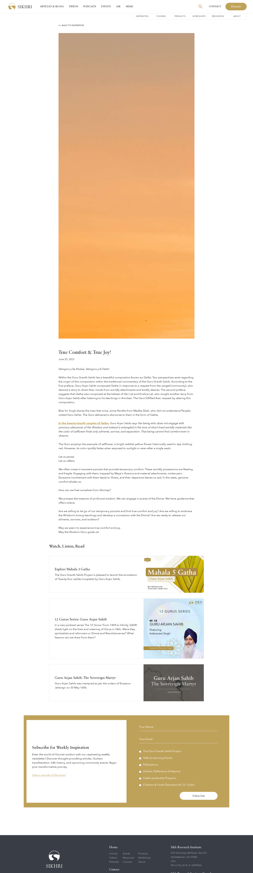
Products (180, 16)
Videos (73, 6)
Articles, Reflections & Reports (162, 771)
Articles (113, 853)
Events (106, 6)
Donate (236, 6)
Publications (150, 765)
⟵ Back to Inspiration (71, 25)
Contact (215, 6)
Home (113, 847)
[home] (20, 6)
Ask (118, 6)
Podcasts (89, 6)
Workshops (199, 16)
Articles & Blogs (52, 6)
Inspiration (142, 16)
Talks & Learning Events (157, 758)
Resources (218, 16)
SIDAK (129, 6)
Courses (161, 16)
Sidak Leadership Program (159, 778)
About (237, 16)
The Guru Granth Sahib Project (162, 751)
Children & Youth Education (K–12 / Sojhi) (168, 785)
